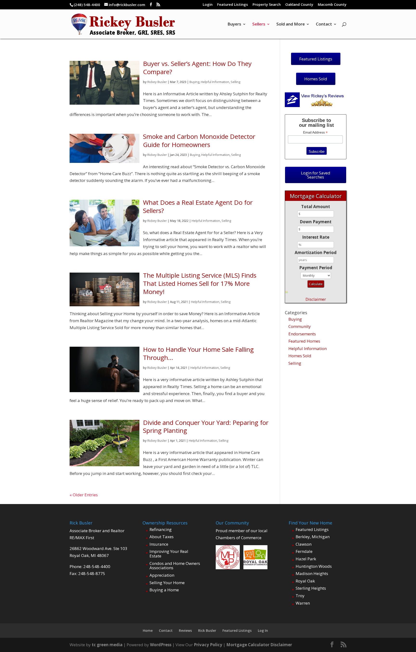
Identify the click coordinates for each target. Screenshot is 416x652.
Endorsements (302, 334)
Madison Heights (312, 573)
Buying (194, 82)
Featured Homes (304, 341)
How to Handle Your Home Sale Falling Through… (198, 353)
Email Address (315, 132)
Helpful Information (215, 82)
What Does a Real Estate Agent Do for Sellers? (198, 206)
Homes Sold (299, 355)
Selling (235, 82)
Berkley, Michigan (313, 536)
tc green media (107, 644)
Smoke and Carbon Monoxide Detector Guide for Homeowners (199, 140)
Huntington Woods (314, 566)
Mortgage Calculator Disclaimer (259, 644)
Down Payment (316, 221)
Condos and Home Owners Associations (175, 566)
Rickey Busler (157, 82)
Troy (300, 595)
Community (299, 326)
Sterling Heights (311, 588)
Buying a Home (164, 590)
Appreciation (162, 575)
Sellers (258, 24)
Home (148, 630)
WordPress (160, 644)
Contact (324, 24)
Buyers (234, 24)
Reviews (185, 630)
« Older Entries (84, 495)
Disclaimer (316, 299)
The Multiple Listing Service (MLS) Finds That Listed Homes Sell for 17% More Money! (199, 283)
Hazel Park (306, 559)
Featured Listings (232, 5)
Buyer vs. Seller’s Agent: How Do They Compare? (197, 67)
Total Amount (315, 206)
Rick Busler (207, 630)
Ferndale (304, 551)
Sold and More (290, 24)
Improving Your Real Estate (169, 554)
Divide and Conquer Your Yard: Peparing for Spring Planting (205, 426)
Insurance (159, 544)
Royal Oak (305, 581)
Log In (263, 630)
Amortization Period (316, 252)
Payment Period (315, 267)
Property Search (267, 5)
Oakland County (299, 5)
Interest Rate (315, 237)
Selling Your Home (167, 582)
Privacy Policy (208, 644)
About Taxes (162, 536)
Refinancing (161, 529)
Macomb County (332, 5)
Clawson (304, 544)
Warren (303, 603)
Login (208, 5)
